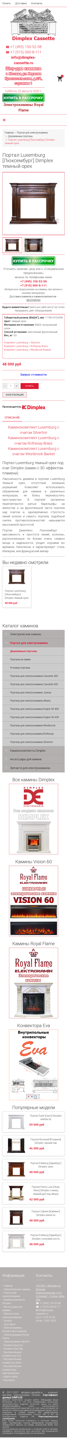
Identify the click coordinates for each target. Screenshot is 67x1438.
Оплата (6, 3)
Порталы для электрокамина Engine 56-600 (34, 717)
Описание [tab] (12, 417)
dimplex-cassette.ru (32, 1392)
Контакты (36, 3)
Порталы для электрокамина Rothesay (32, 733)
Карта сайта (11, 1376)
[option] (12, 245)
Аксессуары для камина (25, 759)
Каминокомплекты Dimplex (27, 750)
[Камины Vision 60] (33, 901)
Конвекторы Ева (13, 1348)
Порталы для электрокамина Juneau (30, 692)
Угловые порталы (20, 667)
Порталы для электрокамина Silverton (31, 742)
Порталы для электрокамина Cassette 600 (34, 684)
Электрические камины (25, 634)
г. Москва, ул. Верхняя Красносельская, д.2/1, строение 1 (23, 78)
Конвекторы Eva (13, 1345)
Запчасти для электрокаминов (30, 768)
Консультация (15, 394)
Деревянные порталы (20, 136)
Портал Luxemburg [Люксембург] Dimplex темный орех (17, 594)
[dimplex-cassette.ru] (33, 25)
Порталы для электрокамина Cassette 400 (34, 676)
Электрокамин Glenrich (17, 1341)
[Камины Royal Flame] (33, 983)
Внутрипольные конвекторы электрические (11, 1370)
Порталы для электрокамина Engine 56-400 (34, 708)
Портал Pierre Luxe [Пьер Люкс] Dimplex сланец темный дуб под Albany (46, 1190)
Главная (9, 132)
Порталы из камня (20, 659)
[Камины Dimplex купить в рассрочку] (23, 97)
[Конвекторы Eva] (33, 1065)
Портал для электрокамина (32, 132)
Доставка (21, 3)
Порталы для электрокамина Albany (30, 700)
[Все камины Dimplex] (33, 819)
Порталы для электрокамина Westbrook (32, 725)
